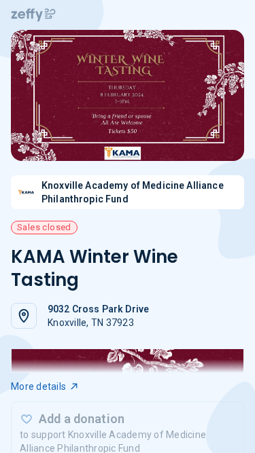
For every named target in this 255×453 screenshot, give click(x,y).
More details (38, 386)
